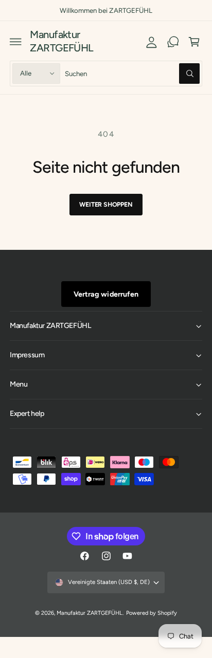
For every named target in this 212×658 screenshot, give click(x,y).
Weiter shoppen (105, 204)
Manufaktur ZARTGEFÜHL (89, 613)
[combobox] (132, 73)
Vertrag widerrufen (106, 294)
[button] (16, 41)
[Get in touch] (173, 41)
